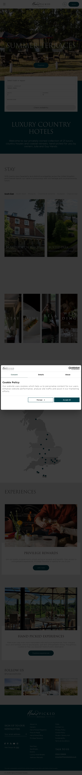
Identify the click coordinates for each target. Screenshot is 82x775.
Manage (39, 400)
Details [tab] (41, 375)
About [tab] (67, 375)
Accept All (67, 400)
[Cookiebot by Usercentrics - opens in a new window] (60, 368)
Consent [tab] (14, 375)
